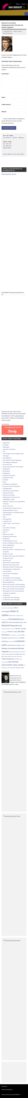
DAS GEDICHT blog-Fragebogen (12, 460)
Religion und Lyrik (8, 554)
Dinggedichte (6, 473)
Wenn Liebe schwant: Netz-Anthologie (13, 588)
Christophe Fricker (19, 615)
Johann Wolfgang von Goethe (15, 635)
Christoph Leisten (5, 619)
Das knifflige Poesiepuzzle (10, 462)
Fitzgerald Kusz (16, 626)
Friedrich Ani (12, 628)
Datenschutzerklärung (7, 1089)
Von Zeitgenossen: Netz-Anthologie (12, 580)
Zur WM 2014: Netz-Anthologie (11, 599)
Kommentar (5, 73)
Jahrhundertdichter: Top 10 (10, 510)
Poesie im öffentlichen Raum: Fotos (12, 543)
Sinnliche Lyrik (7, 560)
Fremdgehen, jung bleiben (10, 484)
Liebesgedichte (7, 519)
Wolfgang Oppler (20, 667)
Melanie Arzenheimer (9, 648)
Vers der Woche (7, 571)
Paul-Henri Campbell (13, 654)
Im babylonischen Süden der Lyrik (12, 508)
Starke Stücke (14, 656)
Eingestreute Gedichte (9, 475)
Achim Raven (4, 607)
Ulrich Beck (17, 659)
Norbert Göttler (5, 654)
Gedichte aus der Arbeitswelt (11, 490)
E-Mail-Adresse (6, 104)
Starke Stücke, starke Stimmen (11, 562)
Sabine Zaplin (7, 656)
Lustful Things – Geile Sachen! (11, 523)
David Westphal (14, 622)
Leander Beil (11, 641)
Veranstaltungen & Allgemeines (11, 569)
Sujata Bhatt (19, 656)
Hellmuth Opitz (12, 631)
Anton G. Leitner (18, 31)
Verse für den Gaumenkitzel (10, 573)
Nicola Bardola (22, 651)
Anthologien (6, 447)
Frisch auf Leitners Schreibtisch (11, 486)
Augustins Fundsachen (9, 449)
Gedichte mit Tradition (9, 495)
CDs (4, 451)
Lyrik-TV (5, 532)
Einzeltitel (5, 479)
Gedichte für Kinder (8, 493)
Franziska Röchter (6, 628)
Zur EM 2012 (6, 595)
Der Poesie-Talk (7, 464)
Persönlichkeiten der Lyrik (10, 541)
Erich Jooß (23, 622)
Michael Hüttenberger (13, 651)
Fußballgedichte (7, 488)
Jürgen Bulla (11, 638)
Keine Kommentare (7, 33)
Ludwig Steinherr (11, 645)
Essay (4, 482)
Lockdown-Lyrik (7, 521)
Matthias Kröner (20, 645)
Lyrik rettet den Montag (9, 527)
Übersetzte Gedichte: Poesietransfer (13, 567)
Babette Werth (12, 615)
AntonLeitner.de (14, 678)
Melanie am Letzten (8, 534)
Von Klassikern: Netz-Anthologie (12, 578)
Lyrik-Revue (6, 530)
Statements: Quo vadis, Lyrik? (11, 565)
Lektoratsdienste (19, 415)
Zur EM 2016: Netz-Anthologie (11, 597)
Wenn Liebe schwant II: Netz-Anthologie (14, 584)
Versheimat (6, 575)
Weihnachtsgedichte (8, 582)
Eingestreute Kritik (8, 477)
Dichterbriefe (6, 469)
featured (5, 625)
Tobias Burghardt (7, 659)
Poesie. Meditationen (8, 545)
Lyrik (4, 525)
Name (4, 97)
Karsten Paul (17, 638)
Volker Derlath (18, 665)
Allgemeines (6, 442)
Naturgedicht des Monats (10, 536)
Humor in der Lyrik (8, 506)
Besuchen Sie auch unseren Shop (11, 411)
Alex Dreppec (11, 608)
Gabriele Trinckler (20, 628)
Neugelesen (6, 538)
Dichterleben (6, 471)
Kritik (4, 517)
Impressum (4, 1086)
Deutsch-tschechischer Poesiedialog (13, 466)
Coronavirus (14, 619)
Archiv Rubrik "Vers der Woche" (13, 154)
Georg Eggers (4, 631)
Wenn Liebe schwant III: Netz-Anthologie (14, 586)
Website (4, 111)
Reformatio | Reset (8, 547)
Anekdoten (6, 445)
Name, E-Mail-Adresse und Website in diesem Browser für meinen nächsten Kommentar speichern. (13, 121)
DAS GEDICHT (6, 415)
